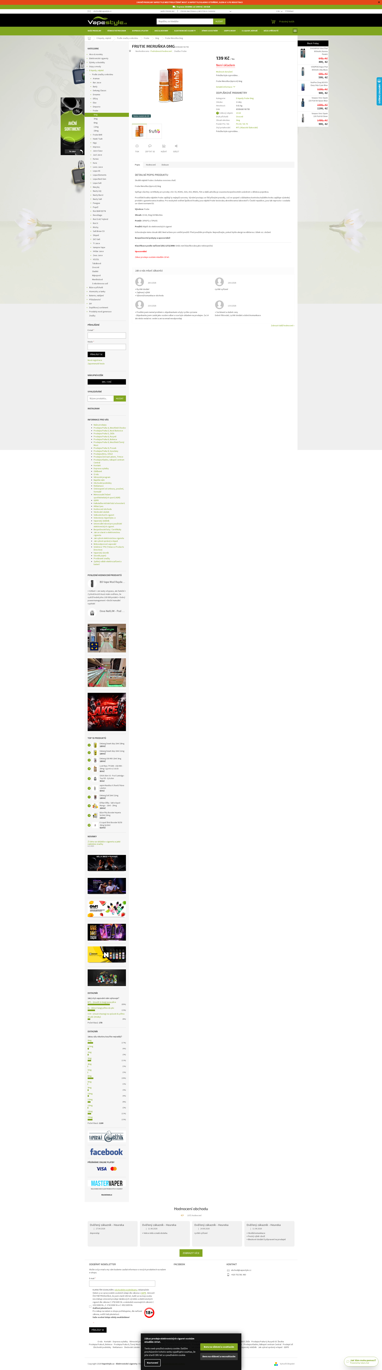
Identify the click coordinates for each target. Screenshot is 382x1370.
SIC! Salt (96, 239)
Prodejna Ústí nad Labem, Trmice (108, 456)
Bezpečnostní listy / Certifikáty (107, 529)
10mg (90, 1093)
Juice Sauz (98, 150)
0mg (96, 114)
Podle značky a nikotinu (102, 74)
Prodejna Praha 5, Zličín (104, 433)
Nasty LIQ (97, 191)
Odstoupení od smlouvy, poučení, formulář (109, 490)
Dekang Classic (99, 90)
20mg (90, 1117)
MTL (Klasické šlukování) (247, 127)
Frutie (95, 110)
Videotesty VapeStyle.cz (105, 517)
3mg (96, 118)
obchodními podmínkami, (126, 1289)
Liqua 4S (96, 170)
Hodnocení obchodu (103, 509)
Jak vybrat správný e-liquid (106, 541)
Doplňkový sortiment (98, 307)
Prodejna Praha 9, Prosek (105, 448)
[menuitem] (94, 30)
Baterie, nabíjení (96, 295)
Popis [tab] (137, 164)
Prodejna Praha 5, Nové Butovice (108, 430)
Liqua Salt (97, 183)
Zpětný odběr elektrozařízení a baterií (107, 563)
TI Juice (96, 243)
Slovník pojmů (100, 555)
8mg (90, 1081)
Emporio (96, 106)
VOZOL (96, 259)
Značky (92, 315)
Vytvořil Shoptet (287, 1363)
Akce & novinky (96, 54)
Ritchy (95, 227)
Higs (95, 142)
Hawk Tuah (98, 138)
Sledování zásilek (101, 512)
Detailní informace (224, 86)
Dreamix (96, 94)
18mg (96, 130)
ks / (107, 382)
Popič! (95, 207)
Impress (96, 146)
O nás (96, 474)
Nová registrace (95, 360)
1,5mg (90, 1046)
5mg (90, 1070)
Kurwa (95, 158)
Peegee (96, 203)
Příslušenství (95, 299)
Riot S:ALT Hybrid (100, 219)
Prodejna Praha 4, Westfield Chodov (198, 11)
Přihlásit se (96, 354)
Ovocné (95, 267)
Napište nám (99, 480)
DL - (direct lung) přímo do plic (101, 1008)
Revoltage (97, 215)
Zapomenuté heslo (96, 363)
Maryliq (96, 187)
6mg (96, 122)
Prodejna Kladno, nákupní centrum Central (109, 461)
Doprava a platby (101, 468)
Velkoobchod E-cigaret (104, 515)
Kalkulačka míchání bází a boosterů (109, 503)
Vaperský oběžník (101, 520)
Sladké (95, 271)
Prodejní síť (288, 1344)
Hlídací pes (98, 506)
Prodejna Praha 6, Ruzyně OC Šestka (267, 1341)
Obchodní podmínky (103, 483)
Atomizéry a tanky (97, 291)
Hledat (219, 21)
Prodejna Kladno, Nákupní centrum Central (262, 1344)
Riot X (95, 223)
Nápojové (96, 275)
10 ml (238, 113)
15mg (90, 1105)
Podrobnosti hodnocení (161, 51)
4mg (90, 1064)
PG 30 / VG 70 (242, 124)
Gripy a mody (95, 66)
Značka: (180, 51)
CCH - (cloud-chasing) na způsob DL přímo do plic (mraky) (106, 1015)
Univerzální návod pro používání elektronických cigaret (108, 525)
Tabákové (96, 263)
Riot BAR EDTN (99, 211)
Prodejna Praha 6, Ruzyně (105, 436)
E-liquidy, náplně (96, 70)
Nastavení (152, 1362)
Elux (94, 102)
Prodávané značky (102, 558)
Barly (95, 86)
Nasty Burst (98, 195)
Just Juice (97, 154)
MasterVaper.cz (106, 1195)
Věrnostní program (102, 477)
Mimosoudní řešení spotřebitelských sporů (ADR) (107, 496)
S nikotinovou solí (100, 283)
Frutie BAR (97, 134)
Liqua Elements (99, 175)
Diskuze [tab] (165, 164)
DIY (90, 303)
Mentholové (97, 279)
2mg (90, 1052)
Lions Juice (98, 167)
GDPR (96, 500)
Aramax (96, 78)
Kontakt (97, 465)
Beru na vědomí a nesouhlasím (219, 1356)
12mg (96, 126)
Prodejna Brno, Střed (103, 454)
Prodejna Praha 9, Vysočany (106, 451)
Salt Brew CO (99, 231)
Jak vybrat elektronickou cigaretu (109, 538)
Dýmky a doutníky (97, 62)
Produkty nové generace (100, 311)
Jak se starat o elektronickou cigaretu (107, 534)
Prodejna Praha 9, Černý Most (127, 1344)
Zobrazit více (191, 1253)
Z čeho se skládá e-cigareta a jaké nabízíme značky (104, 842)
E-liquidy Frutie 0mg (245, 98)
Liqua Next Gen (99, 179)
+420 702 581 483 (238, 1274)
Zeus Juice (98, 255)
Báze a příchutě (96, 287)
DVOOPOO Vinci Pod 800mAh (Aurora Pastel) (319, 51)
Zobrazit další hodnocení (282, 325)
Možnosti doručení (224, 71)
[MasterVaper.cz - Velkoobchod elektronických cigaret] (107, 1183)
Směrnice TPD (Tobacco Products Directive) (109, 548)
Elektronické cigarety (98, 58)
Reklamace (99, 485)
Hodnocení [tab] (151, 164)
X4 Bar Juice (98, 251)
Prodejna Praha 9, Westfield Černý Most (109, 444)
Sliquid (96, 235)
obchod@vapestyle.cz (241, 1270)
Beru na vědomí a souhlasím (219, 1347)
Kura (95, 163)
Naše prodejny (168, 11)
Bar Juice (97, 82)
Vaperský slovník (101, 552)
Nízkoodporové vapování (105, 544)
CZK (278, 11)
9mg (90, 1087)
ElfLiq (95, 98)
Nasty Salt (97, 199)
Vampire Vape (99, 247)
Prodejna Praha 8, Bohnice (105, 439)
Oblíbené (98, 471)
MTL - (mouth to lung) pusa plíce (102, 1002)
